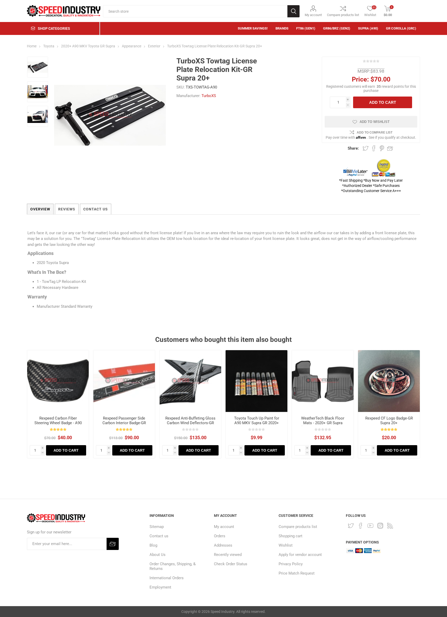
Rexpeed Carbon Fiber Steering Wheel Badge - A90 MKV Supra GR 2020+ (58, 423)
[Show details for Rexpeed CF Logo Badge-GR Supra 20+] (389, 381)
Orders (219, 536)
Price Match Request (297, 573)
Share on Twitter (365, 148)
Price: (360, 79)
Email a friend (390, 148)
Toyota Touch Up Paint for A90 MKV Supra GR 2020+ (256, 420)
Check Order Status (230, 564)
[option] (37, 67)
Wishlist (286, 545)
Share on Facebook (374, 148)
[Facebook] (360, 525)
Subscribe (113, 544)
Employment (160, 587)
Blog (153, 545)
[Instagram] (380, 525)
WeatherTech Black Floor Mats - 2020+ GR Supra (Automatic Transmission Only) (323, 425)
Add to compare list (374, 132)
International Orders (167, 578)
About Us (158, 554)
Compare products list (343, 15)
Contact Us (95, 209)
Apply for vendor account (300, 554)
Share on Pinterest (382, 148)
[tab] (40, 209)
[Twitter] (351, 525)
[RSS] (390, 525)
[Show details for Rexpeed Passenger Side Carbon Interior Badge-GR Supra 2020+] (124, 381)
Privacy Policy (291, 564)
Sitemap (157, 526)
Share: (353, 148)
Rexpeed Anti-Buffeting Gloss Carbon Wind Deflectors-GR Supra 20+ (190, 423)
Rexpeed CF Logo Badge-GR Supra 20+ (389, 420)
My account (313, 15)
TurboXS (209, 95)
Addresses (223, 545)
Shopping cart (290, 536)
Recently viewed (228, 554)
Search (293, 11)
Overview (40, 209)
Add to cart (382, 102)
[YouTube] (370, 525)
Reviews (66, 209)
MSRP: (363, 71)
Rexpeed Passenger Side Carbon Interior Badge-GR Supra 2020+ (124, 423)
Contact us (159, 536)
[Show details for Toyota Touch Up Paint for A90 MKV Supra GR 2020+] (256, 381)
